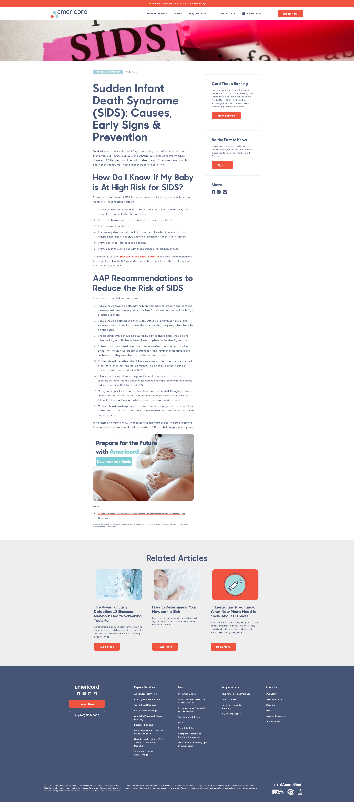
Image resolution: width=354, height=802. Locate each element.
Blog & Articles (186, 728)
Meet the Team (274, 699)
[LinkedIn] (219, 192)
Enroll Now (290, 13)
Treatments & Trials (189, 716)
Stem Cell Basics (187, 693)
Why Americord (197, 13)
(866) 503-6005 (227, 13)
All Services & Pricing (145, 693)
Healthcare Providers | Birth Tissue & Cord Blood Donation (149, 742)
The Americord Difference (236, 693)
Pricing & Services (155, 13)
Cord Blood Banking (145, 704)
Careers (270, 704)
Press (269, 710)
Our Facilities (229, 699)
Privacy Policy (53, 785)
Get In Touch (273, 721)
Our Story (271, 693)
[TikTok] (95, 693)
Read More (107, 646)
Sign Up (222, 165)
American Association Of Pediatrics (138, 256)
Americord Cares (231, 713)
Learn (177, 13)
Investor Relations (275, 715)
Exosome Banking (143, 724)
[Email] (225, 192)
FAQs (180, 722)
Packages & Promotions (147, 699)
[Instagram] (84, 693)
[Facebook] (213, 192)
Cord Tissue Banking (145, 710)
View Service (226, 115)
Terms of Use (67, 785)
